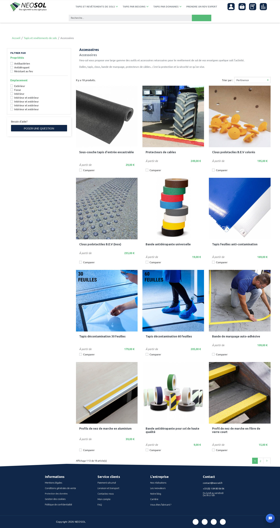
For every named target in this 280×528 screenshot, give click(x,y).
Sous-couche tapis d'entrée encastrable (106, 152)
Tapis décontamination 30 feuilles (102, 336)
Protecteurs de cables (161, 152)
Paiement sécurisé (107, 482)
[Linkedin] (214, 522)
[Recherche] (201, 18)
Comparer (89, 170)
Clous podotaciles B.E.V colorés (233, 152)
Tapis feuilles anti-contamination (234, 244)
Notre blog (155, 493)
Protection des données (56, 493)
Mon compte (104, 499)
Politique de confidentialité (58, 504)
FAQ (100, 504)
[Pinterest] (205, 522)
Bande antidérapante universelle (168, 244)
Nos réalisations (158, 482)
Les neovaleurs (158, 488)
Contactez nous (106, 493)
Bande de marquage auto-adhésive (236, 336)
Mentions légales (53, 482)
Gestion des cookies (55, 499)
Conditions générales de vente (60, 488)
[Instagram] (223, 522)
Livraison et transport (108, 488)
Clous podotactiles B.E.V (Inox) (100, 244)
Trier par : (227, 80)
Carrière (154, 499)
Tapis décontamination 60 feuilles (169, 336)
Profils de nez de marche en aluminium (105, 428)
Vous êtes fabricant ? (160, 504)
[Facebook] (195, 522)
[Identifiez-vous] (231, 6)
